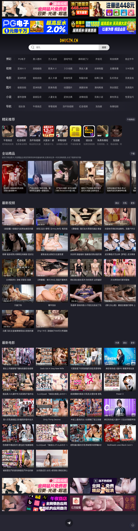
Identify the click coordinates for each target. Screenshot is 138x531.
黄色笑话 (114, 96)
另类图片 (129, 87)
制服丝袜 (83, 78)
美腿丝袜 (83, 87)
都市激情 (22, 96)
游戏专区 (68, 59)
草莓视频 (52, 106)
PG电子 (21, 59)
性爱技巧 (129, 96)
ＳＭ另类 (129, 68)
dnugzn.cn (69, 40)
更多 (133, 203)
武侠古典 (68, 96)
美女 (117, 203)
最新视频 (8, 203)
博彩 (8, 59)
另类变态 (129, 78)
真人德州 (37, 59)
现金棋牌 (114, 59)
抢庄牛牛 (129, 59)
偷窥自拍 (22, 87)
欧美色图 (52, 87)
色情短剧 (114, 106)
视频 (8, 68)
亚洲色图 (37, 87)
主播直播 (114, 68)
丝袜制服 (98, 68)
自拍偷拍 (37, 68)
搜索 (104, 47)
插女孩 (22, 106)
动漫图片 (68, 87)
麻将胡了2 (83, 59)
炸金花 (99, 59)
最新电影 (8, 342)
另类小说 (98, 96)
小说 (8, 97)
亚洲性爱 (22, 78)
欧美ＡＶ (52, 68)
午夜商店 (37, 106)
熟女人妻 (83, 68)
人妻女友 (52, 96)
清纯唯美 (98, 87)
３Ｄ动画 (68, 68)
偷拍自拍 (37, 78)
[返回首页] (133, 525)
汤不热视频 (68, 106)
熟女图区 (114, 87)
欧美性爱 (68, 78)
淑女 (125, 342)
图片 (8, 87)
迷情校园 (83, 96)
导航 (8, 106)
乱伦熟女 (114, 78)
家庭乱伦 (37, 96)
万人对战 (52, 59)
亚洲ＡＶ (22, 68)
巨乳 (125, 203)
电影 (8, 78)
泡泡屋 (99, 106)
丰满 (117, 342)
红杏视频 (83, 106)
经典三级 (98, 78)
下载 (133, 153)
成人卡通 (52, 78)
